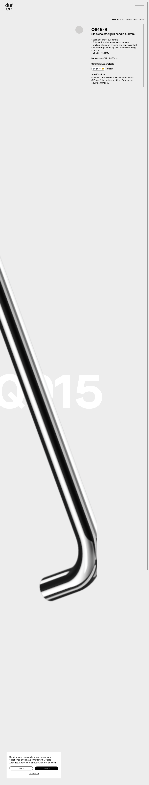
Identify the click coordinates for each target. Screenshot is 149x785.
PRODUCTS (117, 19)
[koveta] (96, 68)
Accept (47, 768)
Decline (21, 768)
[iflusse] (102, 68)
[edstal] (93, 68)
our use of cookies (46, 762)
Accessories (131, 19)
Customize (34, 773)
